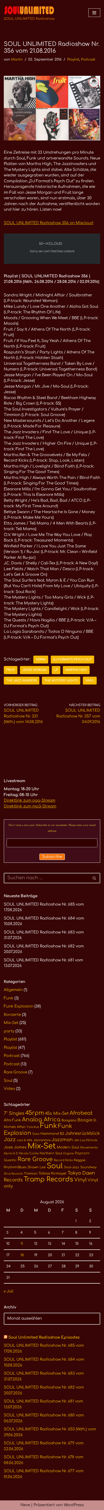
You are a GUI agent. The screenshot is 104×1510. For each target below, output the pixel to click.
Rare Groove (15, 1072)
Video (9, 1089)
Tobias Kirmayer (53, 1173)
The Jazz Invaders (21, 680)
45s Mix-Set (57, 1113)
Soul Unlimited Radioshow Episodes (44, 1337)
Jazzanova (41, 1140)
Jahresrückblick (82, 1133)
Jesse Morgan (34, 670)
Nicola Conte (29, 1153)
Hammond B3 (52, 1134)
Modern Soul (68, 1147)
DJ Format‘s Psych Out (72, 659)
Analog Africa (41, 1120)
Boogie (84, 1120)
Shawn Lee (37, 1167)
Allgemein (13, 990)
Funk (8, 998)
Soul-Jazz (71, 1167)
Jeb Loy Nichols (85, 1140)
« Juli (8, 1291)
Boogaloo (69, 1120)
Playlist (73, 59)
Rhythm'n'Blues (15, 1167)
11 (21, 1244)
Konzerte (12, 1015)
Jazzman (62, 1139)
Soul (8, 1080)
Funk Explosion (18, 1006)
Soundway (88, 1167)
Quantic (10, 1160)
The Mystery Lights (61, 680)
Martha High (76, 670)
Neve (25, 1505)
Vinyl (89, 680)
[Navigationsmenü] (94, 12)
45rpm (34, 1113)
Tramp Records (48, 1179)
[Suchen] (94, 878)
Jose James (15, 1147)
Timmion (31, 1173)
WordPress (74, 1505)
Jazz (10, 1139)
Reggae (79, 1160)
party (9, 1031)
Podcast (88, 59)
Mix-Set (11, 1023)
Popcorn (82, 1153)
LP (56, 670)
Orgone (68, 1153)
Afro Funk (12, 1120)
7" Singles (14, 1113)
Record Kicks (63, 1160)
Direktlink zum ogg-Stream (29, 800)
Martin (17, 59)
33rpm (41, 659)
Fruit (10, 670)
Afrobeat (81, 1113)
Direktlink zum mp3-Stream (30, 806)
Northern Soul (51, 1153)
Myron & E (11, 1153)
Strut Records (13, 1173)
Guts (35, 1134)
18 (22, 1255)
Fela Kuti (33, 1127)
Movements (89, 1147)
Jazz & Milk (24, 1140)
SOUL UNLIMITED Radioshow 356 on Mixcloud (48, 223)
